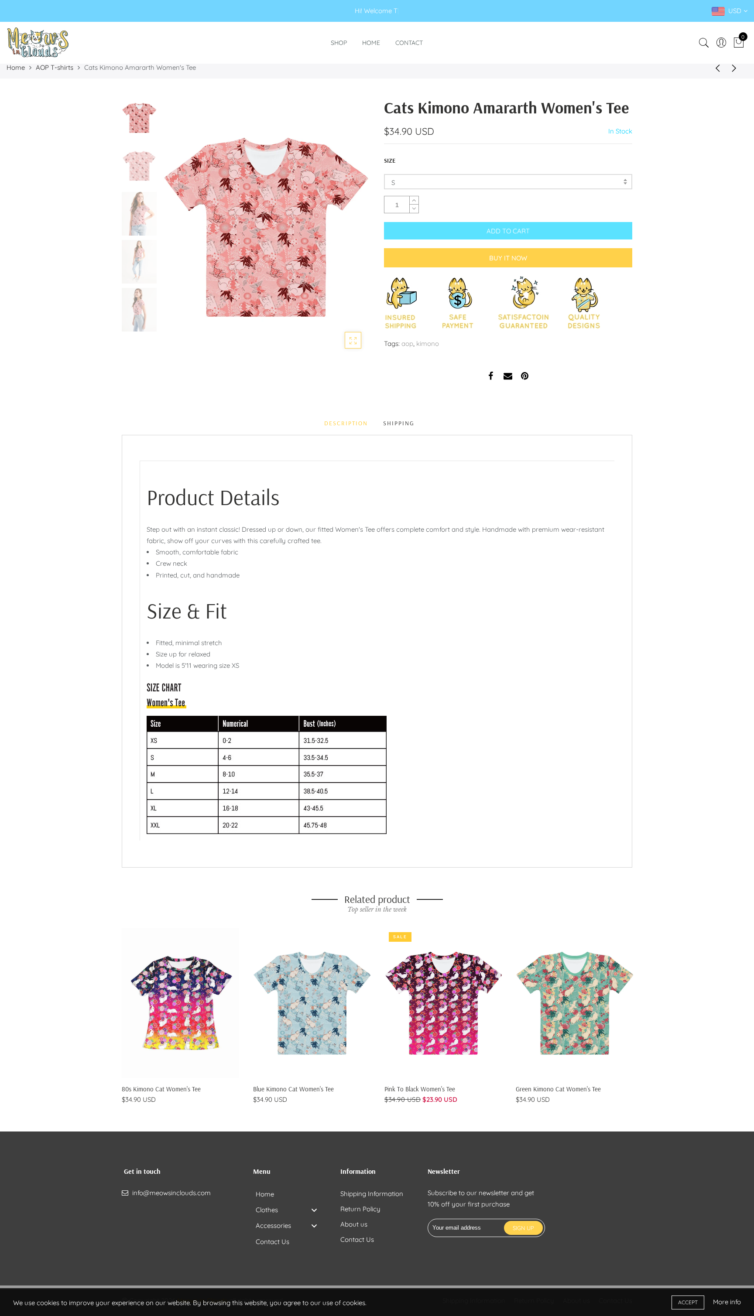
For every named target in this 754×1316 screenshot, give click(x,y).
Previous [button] (182, 226)
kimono (427, 343)
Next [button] (348, 226)
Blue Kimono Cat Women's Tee (293, 1089)
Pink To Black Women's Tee (419, 1089)
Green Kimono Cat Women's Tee (558, 1089)
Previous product (715, 67)
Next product (736, 67)
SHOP (339, 43)
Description (346, 423)
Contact (409, 43)
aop (407, 343)
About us (353, 1224)
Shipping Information (371, 1194)
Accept (688, 1302)
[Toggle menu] (314, 1209)
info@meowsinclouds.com (171, 1193)
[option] (265, 226)
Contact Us (357, 1239)
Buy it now (508, 258)
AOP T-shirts (54, 67)
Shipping (399, 423)
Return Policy (360, 1209)
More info (727, 1302)
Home (371, 43)
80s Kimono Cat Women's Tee (161, 1089)
